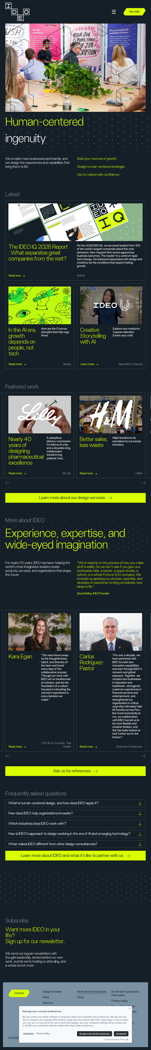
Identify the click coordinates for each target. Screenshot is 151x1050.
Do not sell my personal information (125, 993)
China (80, 997)
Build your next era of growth (97, 159)
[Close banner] (130, 1008)
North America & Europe (91, 991)
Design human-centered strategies (101, 167)
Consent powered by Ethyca (114, 1039)
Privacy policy (119, 1000)
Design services (52, 991)
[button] (114, 12)
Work (46, 997)
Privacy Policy (43, 1033)
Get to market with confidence (98, 174)
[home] (17, 12)
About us (48, 1002)
